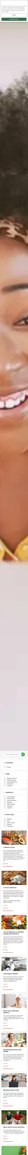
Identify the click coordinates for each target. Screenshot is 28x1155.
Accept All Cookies (14, 19)
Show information (7, 866)
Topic (8, 774)
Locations (9, 763)
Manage (14, 15)
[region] (14, 11)
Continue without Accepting (22, 1)
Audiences (9, 792)
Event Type (10, 814)
